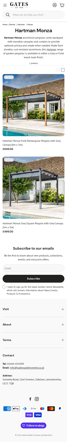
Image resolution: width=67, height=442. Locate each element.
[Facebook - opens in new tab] (30, 399)
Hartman (51, 49)
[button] (33, 14)
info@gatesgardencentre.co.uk (27, 367)
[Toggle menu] (5, 5)
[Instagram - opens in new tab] (37, 399)
